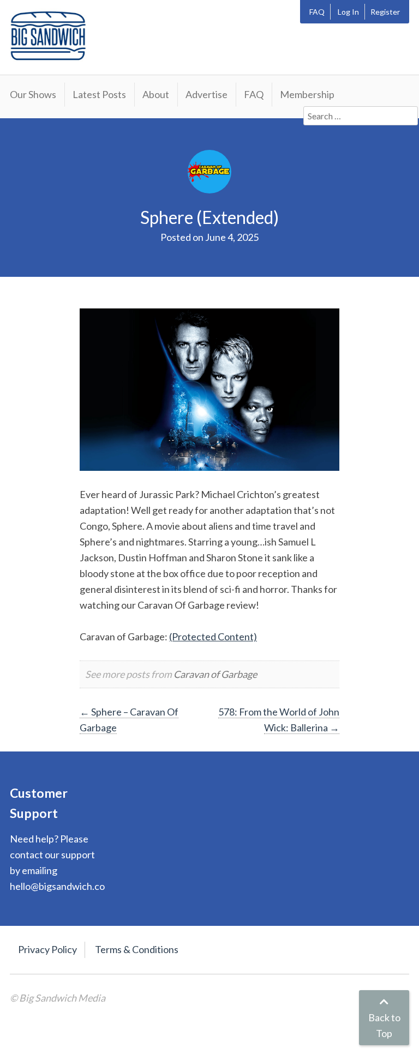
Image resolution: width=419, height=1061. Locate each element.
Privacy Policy (47, 949)
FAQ (317, 11)
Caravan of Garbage (215, 674)
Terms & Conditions (136, 949)
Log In (348, 11)
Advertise (206, 94)
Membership (307, 94)
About (155, 94)
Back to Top (384, 1025)
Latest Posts (99, 94)
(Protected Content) (213, 636)
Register (385, 11)
